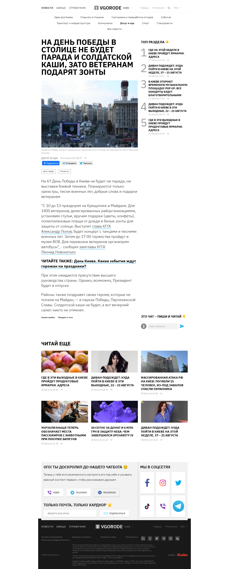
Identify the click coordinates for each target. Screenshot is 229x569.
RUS (176, 8)
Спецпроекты (165, 23)
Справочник (77, 8)
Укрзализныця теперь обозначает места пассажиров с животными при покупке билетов (63, 433)
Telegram (81, 492)
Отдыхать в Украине (92, 17)
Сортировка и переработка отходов (132, 17)
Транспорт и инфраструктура (73, 23)
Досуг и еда (127, 23)
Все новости (114, 28)
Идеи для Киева (63, 17)
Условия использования (51, 537)
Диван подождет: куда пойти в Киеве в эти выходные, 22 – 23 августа (167, 107)
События (166, 17)
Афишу (145, 8)
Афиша (61, 8)
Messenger (109, 492)
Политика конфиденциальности (55, 540)
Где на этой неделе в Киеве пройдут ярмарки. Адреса (166, 53)
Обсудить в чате (65, 317)
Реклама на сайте (108, 537)
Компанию (159, 8)
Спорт (145, 23)
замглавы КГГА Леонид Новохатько (73, 249)
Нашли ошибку (48, 317)
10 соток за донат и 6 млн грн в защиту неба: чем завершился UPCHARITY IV (112, 431)
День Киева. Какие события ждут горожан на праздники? (88, 263)
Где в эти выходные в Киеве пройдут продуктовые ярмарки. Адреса (165, 125)
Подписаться (117, 513)
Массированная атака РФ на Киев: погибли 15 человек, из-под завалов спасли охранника (162, 383)
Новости (47, 8)
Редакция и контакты (81, 537)
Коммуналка (105, 23)
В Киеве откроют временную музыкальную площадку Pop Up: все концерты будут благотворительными (167, 88)
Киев (127, 527)
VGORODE (112, 526)
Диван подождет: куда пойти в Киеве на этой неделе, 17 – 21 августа (165, 69)
